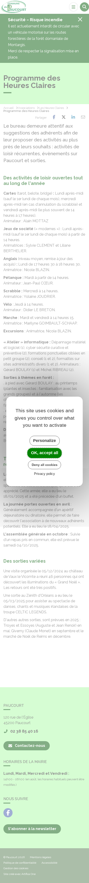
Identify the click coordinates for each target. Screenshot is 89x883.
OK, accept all (44, 452)
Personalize (44, 440)
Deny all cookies (45, 465)
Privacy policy (44, 474)
